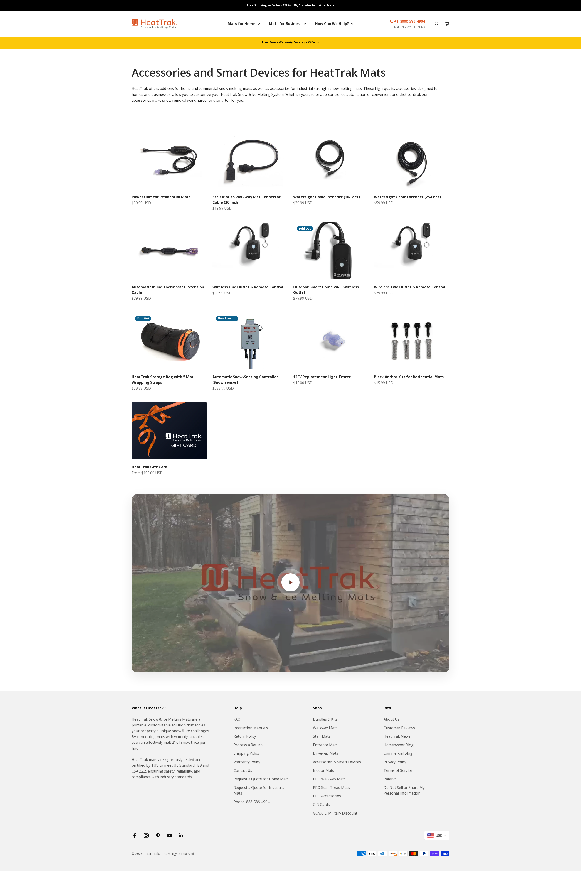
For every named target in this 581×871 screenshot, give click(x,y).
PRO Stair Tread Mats (331, 787)
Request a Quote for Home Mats (261, 778)
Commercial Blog (398, 753)
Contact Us (243, 770)
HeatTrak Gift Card (149, 466)
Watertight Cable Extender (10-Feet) (326, 196)
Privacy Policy (395, 761)
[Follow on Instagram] (146, 835)
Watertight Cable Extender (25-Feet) (407, 196)
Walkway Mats (325, 727)
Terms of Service (398, 770)
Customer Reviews (399, 727)
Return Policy (245, 736)
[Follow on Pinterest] (158, 835)
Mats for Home (241, 23)
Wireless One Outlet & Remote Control (247, 287)
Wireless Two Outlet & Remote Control (409, 287)
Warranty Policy (247, 761)
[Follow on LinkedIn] (181, 835)
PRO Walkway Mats (329, 778)
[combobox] (436, 835)
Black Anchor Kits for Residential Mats (409, 376)
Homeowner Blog (399, 744)
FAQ (237, 719)
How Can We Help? (332, 23)
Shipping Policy (246, 753)
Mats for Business (285, 23)
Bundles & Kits (325, 719)
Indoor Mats (323, 770)
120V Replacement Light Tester (322, 376)
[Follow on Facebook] (135, 835)
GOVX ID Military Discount (335, 813)
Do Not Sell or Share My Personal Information (404, 790)
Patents (390, 778)
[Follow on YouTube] (169, 835)
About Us (391, 719)
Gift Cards (321, 804)
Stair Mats (321, 736)
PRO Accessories (327, 795)
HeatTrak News (397, 736)
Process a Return (248, 744)
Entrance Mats (325, 744)
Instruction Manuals (251, 727)
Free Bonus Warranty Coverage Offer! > (290, 42)
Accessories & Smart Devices (337, 761)
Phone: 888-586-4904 (251, 801)
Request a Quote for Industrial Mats (259, 790)
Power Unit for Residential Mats (161, 196)
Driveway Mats (325, 753)
